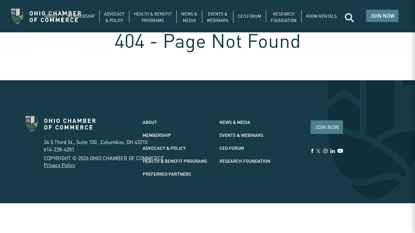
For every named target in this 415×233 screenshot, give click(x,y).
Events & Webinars (241, 135)
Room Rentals (321, 16)
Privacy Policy (59, 164)
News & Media (234, 122)
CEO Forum (249, 16)
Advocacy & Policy (164, 148)
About (51, 16)
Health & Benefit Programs (175, 161)
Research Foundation (244, 161)
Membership (81, 16)
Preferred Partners (167, 174)
